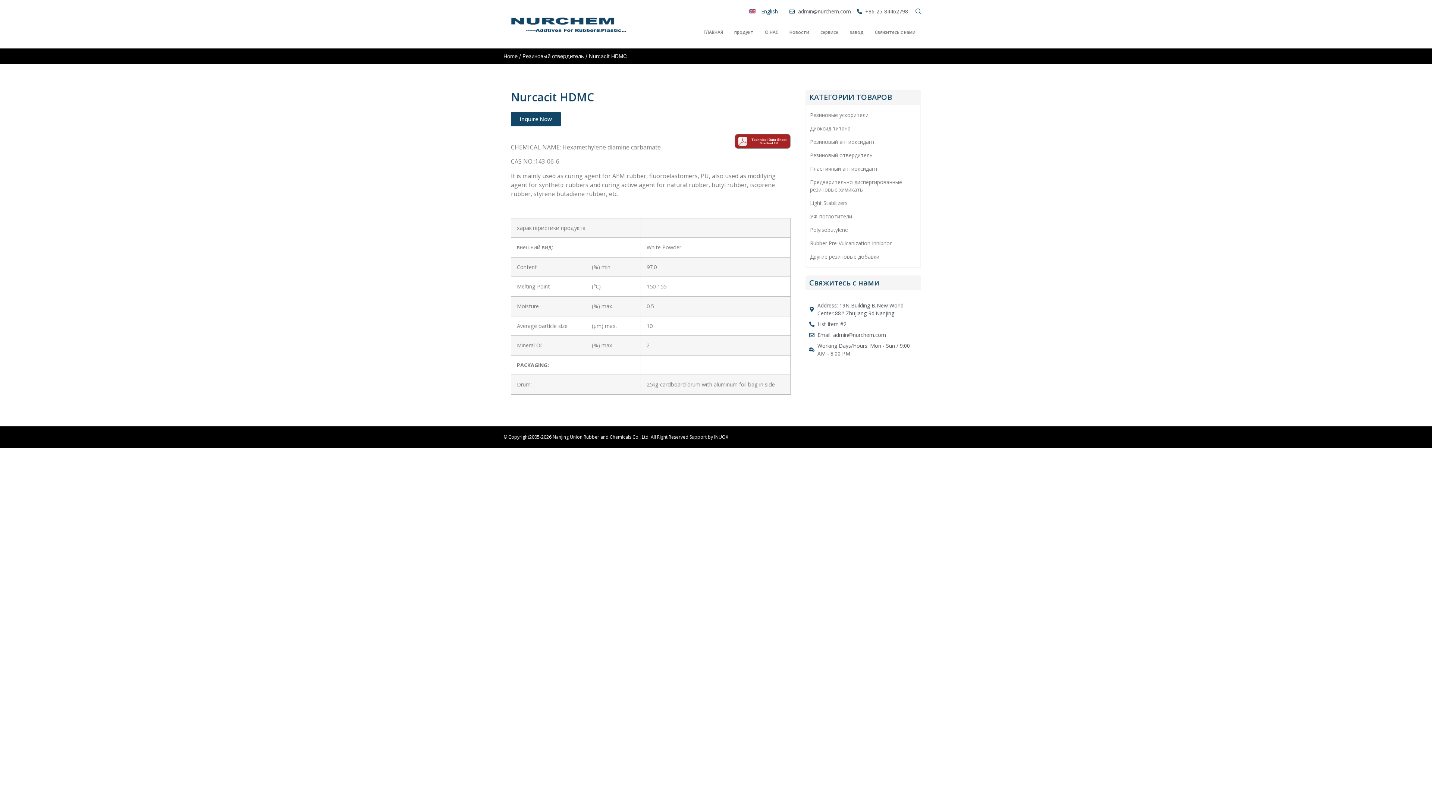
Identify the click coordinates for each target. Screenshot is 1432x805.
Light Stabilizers (829, 202)
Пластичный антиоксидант (844, 168)
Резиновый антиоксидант (842, 141)
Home (510, 56)
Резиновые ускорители (839, 115)
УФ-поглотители (831, 216)
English (769, 11)
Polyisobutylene (829, 229)
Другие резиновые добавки (844, 256)
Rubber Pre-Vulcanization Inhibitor (851, 243)
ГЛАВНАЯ (713, 32)
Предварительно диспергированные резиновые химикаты (856, 186)
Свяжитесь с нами (895, 32)
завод (857, 32)
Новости (799, 32)
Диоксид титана (830, 128)
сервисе (829, 32)
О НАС (771, 32)
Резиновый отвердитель (553, 56)
